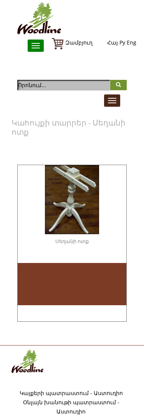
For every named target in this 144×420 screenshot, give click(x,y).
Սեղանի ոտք (72, 241)
